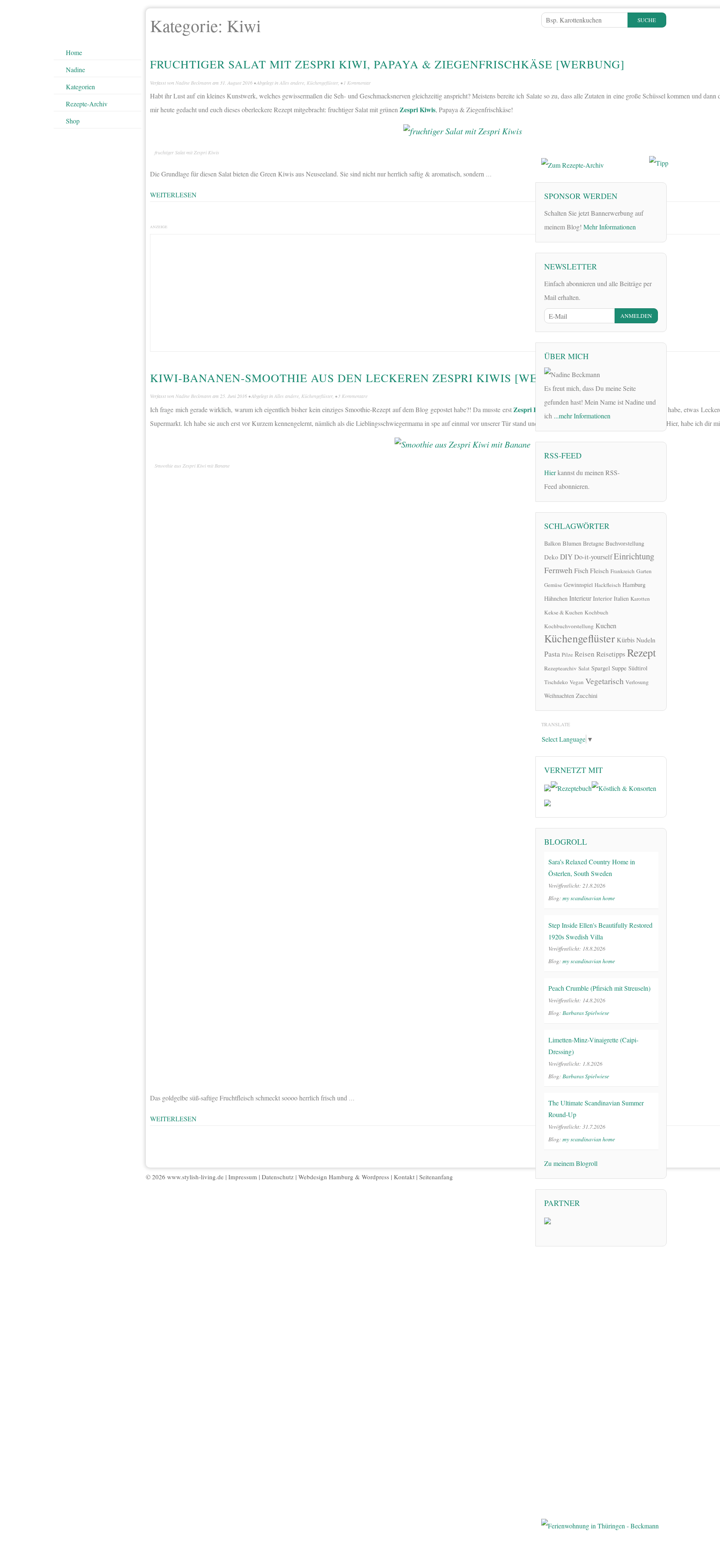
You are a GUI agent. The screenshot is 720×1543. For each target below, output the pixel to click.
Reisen (585, 654)
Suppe (619, 668)
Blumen (571, 543)
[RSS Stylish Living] (631, 475)
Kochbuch (596, 612)
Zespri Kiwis (417, 109)
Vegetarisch (604, 681)
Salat (584, 668)
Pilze (567, 654)
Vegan (577, 682)
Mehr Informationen (609, 226)
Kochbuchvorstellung (569, 626)
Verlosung (637, 682)
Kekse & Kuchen (563, 612)
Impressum (242, 1177)
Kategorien (80, 86)
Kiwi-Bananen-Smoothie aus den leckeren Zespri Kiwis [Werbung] (366, 377)
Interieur (580, 598)
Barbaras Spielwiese (585, 1013)
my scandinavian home (588, 898)
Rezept (641, 652)
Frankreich (622, 571)
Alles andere (292, 82)
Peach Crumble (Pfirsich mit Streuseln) (599, 988)
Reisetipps (610, 654)
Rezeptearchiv (560, 668)
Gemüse (553, 585)
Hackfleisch (608, 585)
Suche (647, 20)
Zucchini (587, 695)
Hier (550, 472)
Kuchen (605, 625)
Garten (644, 571)
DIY (566, 556)
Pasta (552, 654)
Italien (621, 598)
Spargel (600, 668)
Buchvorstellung (624, 543)
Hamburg (633, 584)
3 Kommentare (353, 396)
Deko (551, 557)
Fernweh (558, 570)
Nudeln (645, 639)
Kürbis (626, 639)
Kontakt (404, 1177)
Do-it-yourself (593, 556)
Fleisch (599, 570)
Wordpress (375, 1177)
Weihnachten (559, 696)
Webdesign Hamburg (325, 1177)
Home (74, 52)
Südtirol (638, 668)
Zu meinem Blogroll (571, 1163)
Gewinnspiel (578, 585)
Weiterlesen (173, 194)
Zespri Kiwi (531, 409)
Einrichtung (634, 556)
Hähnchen (556, 598)
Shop (73, 120)
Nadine (75, 69)
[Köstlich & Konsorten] (624, 787)
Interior (602, 598)
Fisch (581, 570)
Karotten (640, 598)
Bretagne (593, 543)
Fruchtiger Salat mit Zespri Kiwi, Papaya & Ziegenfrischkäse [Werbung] (387, 64)
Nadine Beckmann (193, 82)
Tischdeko (556, 682)
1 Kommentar (357, 82)
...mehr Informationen (582, 415)
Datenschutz (278, 1177)
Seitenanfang (436, 1177)
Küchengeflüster (322, 82)
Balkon (552, 543)
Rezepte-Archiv (87, 103)
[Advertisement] (603, 90)
